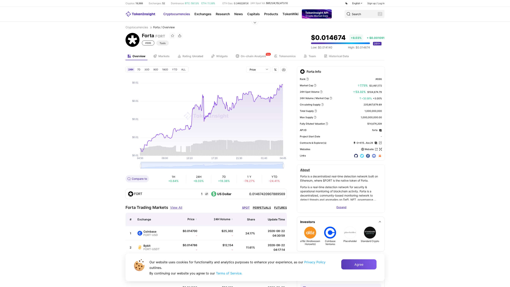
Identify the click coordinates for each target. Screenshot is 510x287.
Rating (192, 56)
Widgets (222, 56)
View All (176, 207)
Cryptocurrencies (176, 14)
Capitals (253, 14)
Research (223, 14)
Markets (164, 56)
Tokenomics (287, 56)
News (238, 14)
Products (271, 14)
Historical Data (339, 56)
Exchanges (202, 14)
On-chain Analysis (253, 56)
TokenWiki (290, 14)
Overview (138, 56)
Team (312, 56)
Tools (163, 43)
